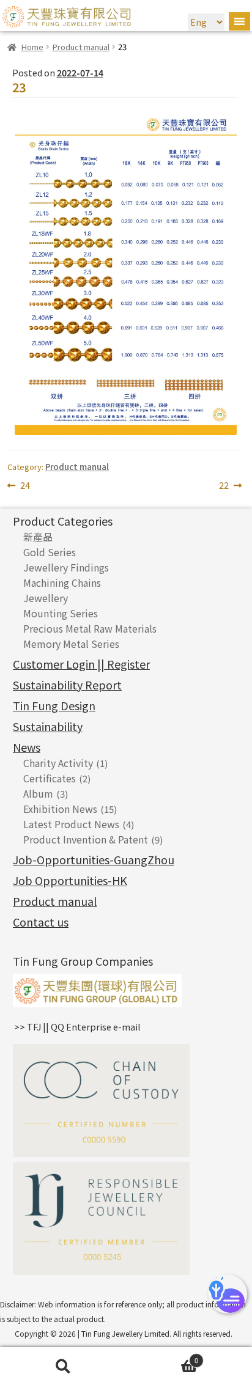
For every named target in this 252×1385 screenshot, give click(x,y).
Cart (162, 1358)
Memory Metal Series (71, 643)
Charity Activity (58, 762)
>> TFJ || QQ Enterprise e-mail (77, 1026)
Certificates (49, 778)
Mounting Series (60, 613)
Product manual (80, 47)
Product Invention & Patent (85, 839)
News (26, 747)
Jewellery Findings (66, 567)
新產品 (38, 536)
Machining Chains (62, 582)
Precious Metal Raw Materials (90, 628)
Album (38, 793)
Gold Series (49, 552)
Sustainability (48, 726)
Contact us (41, 922)
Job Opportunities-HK (70, 880)
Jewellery (45, 597)
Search (63, 1366)
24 (25, 485)
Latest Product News (71, 824)
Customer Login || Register (81, 664)
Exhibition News (60, 808)
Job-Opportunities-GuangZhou (93, 859)
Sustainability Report (67, 684)
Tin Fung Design (54, 705)
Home (32, 47)
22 (229, 485)
